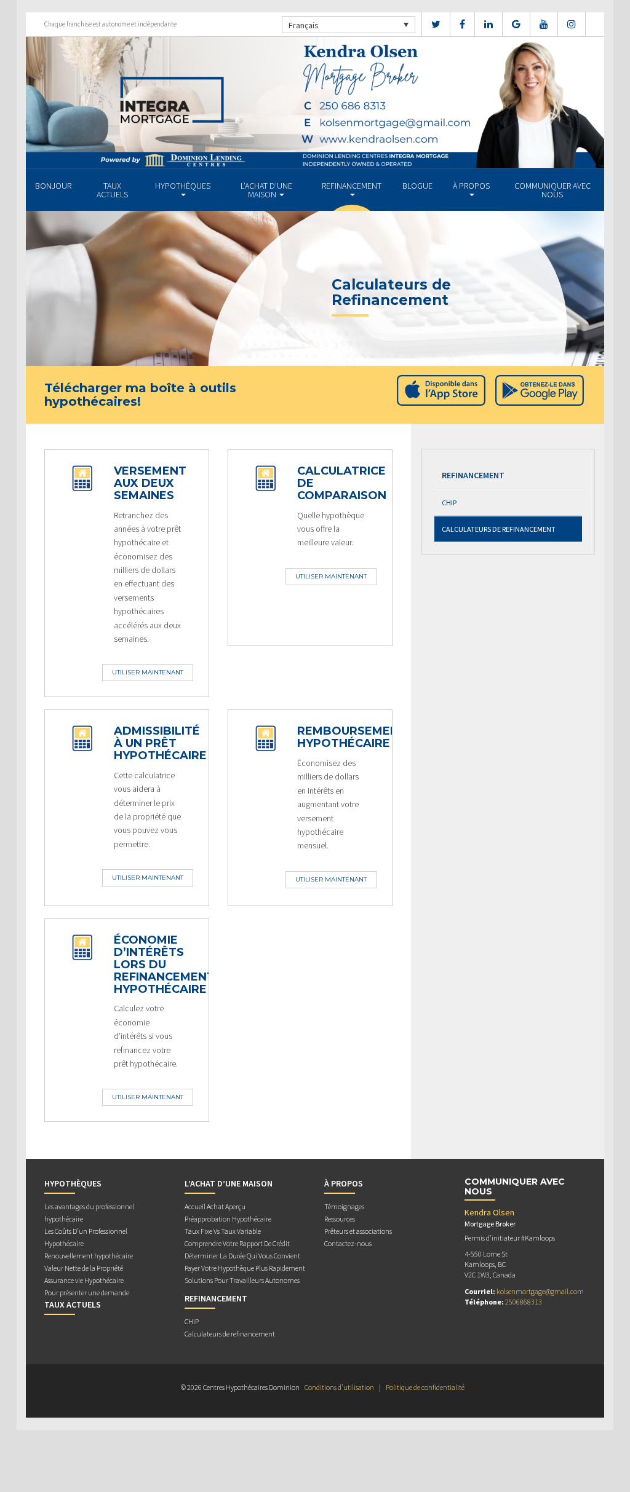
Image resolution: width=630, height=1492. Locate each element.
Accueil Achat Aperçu (215, 1206)
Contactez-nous (348, 1243)
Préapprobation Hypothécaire (228, 1218)
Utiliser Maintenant (147, 672)
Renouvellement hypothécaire (88, 1255)
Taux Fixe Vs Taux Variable (223, 1231)
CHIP (449, 502)
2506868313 (523, 1301)
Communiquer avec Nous (552, 190)
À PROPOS (471, 185)
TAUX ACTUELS (112, 190)
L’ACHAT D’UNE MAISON (266, 190)
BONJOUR (53, 185)
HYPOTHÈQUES (182, 185)
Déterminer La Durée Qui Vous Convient (242, 1255)
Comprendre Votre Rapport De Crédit (237, 1243)
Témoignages (344, 1206)
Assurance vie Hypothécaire (84, 1280)
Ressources (339, 1218)
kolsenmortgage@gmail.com (540, 1291)
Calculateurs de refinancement (499, 529)
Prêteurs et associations (358, 1231)
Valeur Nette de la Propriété (83, 1268)
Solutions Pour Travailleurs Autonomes (242, 1280)
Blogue (417, 185)
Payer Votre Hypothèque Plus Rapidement (245, 1268)
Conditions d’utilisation (339, 1387)
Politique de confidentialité (425, 1387)
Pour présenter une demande (86, 1292)
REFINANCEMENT (351, 185)
